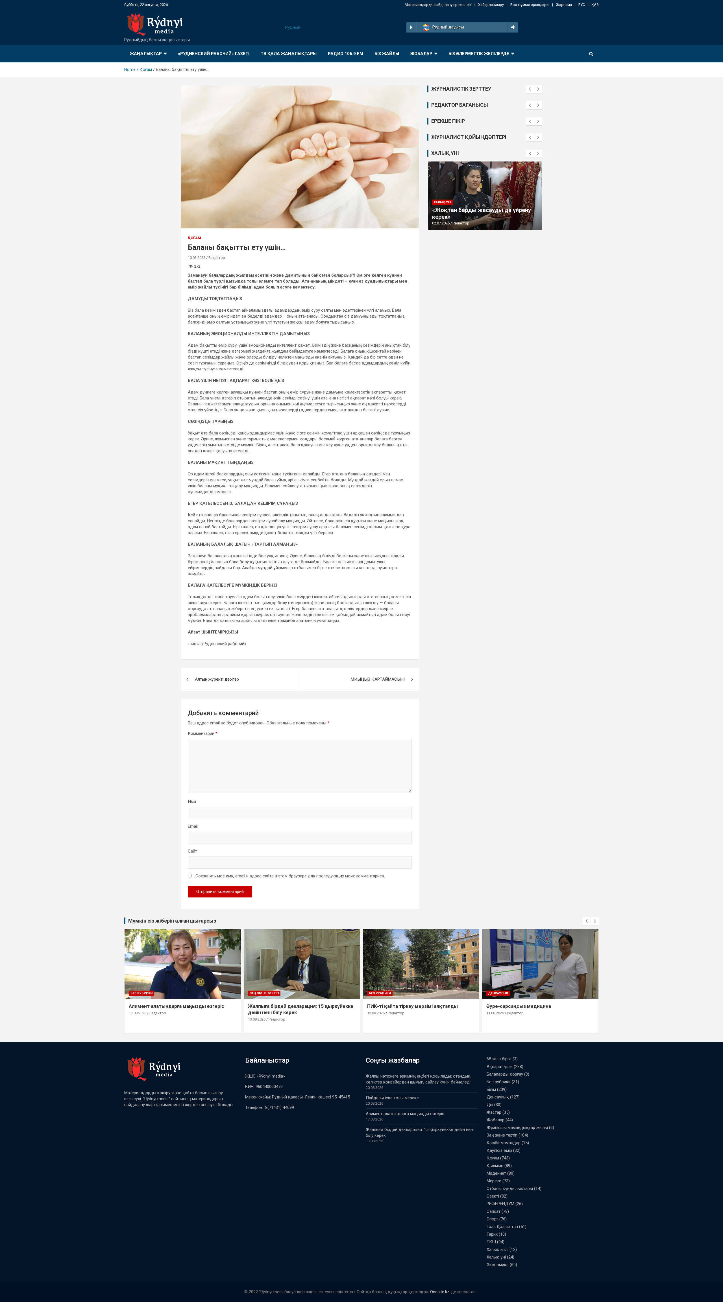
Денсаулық (498, 993)
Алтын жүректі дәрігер (217, 679)
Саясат (493, 1211)
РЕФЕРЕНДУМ (500, 1203)
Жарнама (564, 5)
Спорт (492, 1219)
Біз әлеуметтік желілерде (478, 53)
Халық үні (442, 202)
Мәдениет (496, 1173)
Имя (192, 801)
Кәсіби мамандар (504, 1142)
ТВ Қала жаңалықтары (289, 53)
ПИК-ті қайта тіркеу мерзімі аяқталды (412, 1006)
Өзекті (493, 1196)
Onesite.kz (439, 1291)
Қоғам (194, 238)
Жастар (494, 1112)
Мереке (494, 1180)
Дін (490, 1104)
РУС (581, 5)
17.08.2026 (137, 1013)
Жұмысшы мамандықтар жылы (517, 1127)
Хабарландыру (491, 5)
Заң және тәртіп (264, 993)
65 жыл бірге (499, 1058)
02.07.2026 (441, 223)
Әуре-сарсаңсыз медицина (518, 1006)
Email (193, 826)
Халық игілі (497, 1249)
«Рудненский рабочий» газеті (213, 53)
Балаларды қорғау (505, 1074)
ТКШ (491, 1241)
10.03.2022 (196, 257)
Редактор (216, 257)
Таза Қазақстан (502, 1226)
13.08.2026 (256, 1019)
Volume (512, 27)
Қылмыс (495, 1165)
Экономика (498, 1264)
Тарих (492, 1234)
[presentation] (530, 89)
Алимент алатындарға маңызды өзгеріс (176, 1006)
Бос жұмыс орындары (529, 5)
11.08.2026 (495, 1013)
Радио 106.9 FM (345, 53)
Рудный (292, 27)
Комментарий (202, 733)
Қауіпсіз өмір (499, 1150)
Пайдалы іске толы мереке (392, 1097)
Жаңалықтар (146, 53)
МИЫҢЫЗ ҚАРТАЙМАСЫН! (378, 679)
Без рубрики (141, 993)
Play (411, 27)
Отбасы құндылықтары (510, 1188)
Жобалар (421, 53)
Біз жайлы (386, 53)
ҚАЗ (595, 5)
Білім (491, 1089)
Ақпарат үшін (500, 1066)
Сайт (192, 851)
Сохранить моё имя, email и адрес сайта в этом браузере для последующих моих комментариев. (290, 876)
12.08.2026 (376, 1013)
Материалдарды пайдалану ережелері (438, 5)
